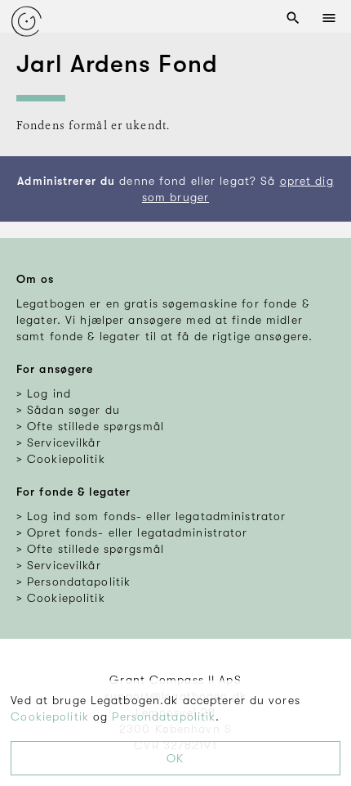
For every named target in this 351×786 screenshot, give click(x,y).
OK (175, 758)
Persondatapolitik (163, 716)
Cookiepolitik (50, 716)
